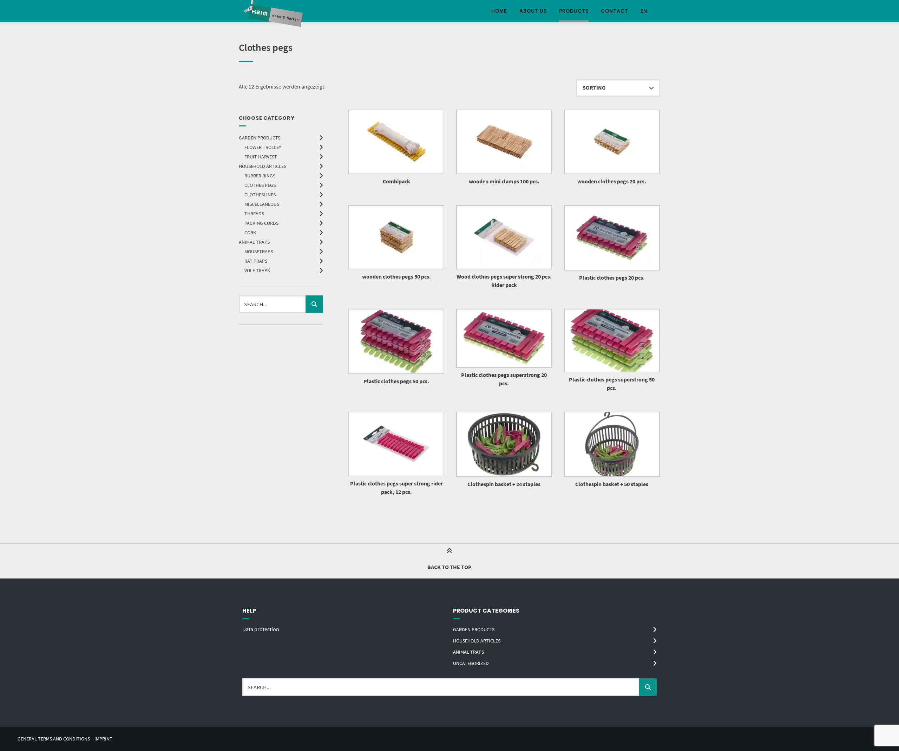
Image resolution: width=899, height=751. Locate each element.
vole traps (257, 270)
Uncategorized (471, 663)
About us (533, 10)
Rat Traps (255, 261)
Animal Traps (254, 242)
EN (644, 10)
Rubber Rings (259, 175)
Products (574, 10)
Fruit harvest (260, 157)
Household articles (262, 166)
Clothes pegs (260, 185)
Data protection (260, 629)
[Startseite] (274, 11)
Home (499, 10)
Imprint (103, 739)
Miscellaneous (261, 204)
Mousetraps (258, 251)
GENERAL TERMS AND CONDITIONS (54, 739)
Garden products (259, 138)
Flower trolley (262, 147)
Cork (250, 232)
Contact (614, 10)
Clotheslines (260, 194)
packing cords (261, 223)
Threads (254, 213)
